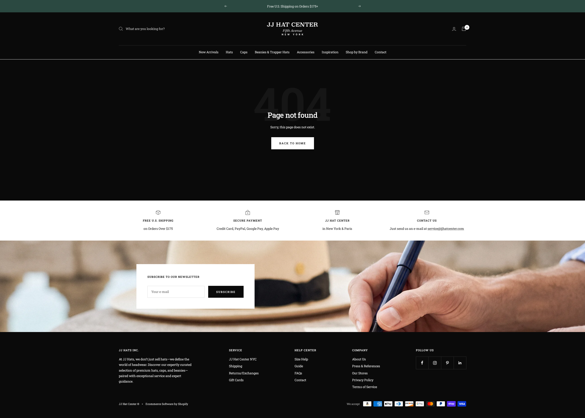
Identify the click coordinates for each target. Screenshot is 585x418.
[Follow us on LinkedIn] (460, 362)
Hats (229, 52)
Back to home (292, 143)
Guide (299, 366)
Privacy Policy (362, 380)
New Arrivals (208, 52)
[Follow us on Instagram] (434, 362)
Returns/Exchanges (244, 373)
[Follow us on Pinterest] (447, 362)
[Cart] (464, 29)
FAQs (298, 373)
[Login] (454, 29)
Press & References (366, 366)
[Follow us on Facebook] (422, 362)
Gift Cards (236, 380)
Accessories (305, 52)
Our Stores (360, 373)
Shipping (235, 366)
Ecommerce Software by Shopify (167, 404)
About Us (359, 359)
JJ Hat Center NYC (243, 359)
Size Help (301, 359)
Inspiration (330, 52)
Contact (380, 52)
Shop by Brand (356, 52)
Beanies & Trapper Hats (272, 52)
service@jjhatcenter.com (446, 228)
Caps (243, 52)
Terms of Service (364, 387)
